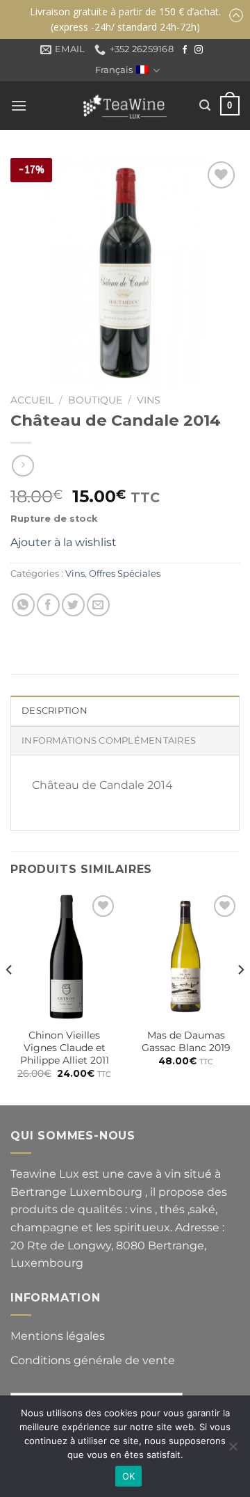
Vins (148, 400)
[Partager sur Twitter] (73, 604)
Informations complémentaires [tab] (109, 740)
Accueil (31, 400)
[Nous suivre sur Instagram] (198, 50)
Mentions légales (57, 1336)
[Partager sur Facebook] (48, 604)
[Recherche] (204, 105)
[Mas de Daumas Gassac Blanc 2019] (186, 956)
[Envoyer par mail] (98, 604)
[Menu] (18, 105)
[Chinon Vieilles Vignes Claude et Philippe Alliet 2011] (64, 956)
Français (114, 70)
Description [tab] (55, 710)
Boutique (95, 400)
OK (128, 1476)
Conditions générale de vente (92, 1360)
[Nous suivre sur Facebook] (185, 50)
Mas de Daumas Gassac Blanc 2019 (186, 1041)
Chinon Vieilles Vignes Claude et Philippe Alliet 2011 (64, 1047)
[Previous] (10, 997)
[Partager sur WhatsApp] (23, 604)
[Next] (240, 997)
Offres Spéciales (124, 573)
